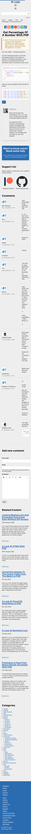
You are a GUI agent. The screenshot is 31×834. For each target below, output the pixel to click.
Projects (5, 802)
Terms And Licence (9, 813)
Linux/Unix (6, 747)
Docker (5, 716)
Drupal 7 (7, 719)
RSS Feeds (6, 824)
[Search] (28, 13)
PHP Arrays (8, 753)
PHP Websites (9, 758)
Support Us (6, 804)
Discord (5, 792)
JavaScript (6, 736)
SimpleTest (8, 727)
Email (3, 465)
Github (5, 788)
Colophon (6, 820)
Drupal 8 (7, 721)
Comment (5, 474)
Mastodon (6, 786)
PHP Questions (9, 755)
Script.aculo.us (9, 746)
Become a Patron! (8, 188)
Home (3, 20)
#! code (15, 2)
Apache (5, 710)
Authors (5, 800)
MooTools (8, 742)
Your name (5, 458)
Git (4, 732)
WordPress (6, 775)
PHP (16, 20)
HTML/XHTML (7, 735)
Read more (5, 541)
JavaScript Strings (10, 738)
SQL (4, 764)
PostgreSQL (8, 769)
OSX (4, 749)
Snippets (5, 809)
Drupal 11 (7, 726)
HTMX (4, 555)
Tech (4, 770)
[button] (25, 27)
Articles (10, 20)
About (4, 798)
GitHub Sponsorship (22, 188)
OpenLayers (8, 744)
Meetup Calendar (8, 822)
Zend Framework (10, 759)
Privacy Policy (7, 817)
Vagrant (5, 772)
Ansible (5, 709)
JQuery (7, 741)
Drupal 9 (7, 722)
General (5, 730)
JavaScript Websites (11, 739)
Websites (6, 773)
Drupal (5, 718)
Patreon (5, 795)
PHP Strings (8, 756)
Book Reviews (7, 712)
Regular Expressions (9, 763)
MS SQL (7, 766)
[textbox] (15, 489)
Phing (6, 752)
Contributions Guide (9, 815)
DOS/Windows (7, 715)
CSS (4, 713)
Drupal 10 (8, 724)
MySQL (7, 767)
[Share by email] (9, 27)
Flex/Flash (6, 729)
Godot (5, 733)
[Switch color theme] (15, 8)
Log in (28, 17)
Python (5, 761)
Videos (5, 811)
